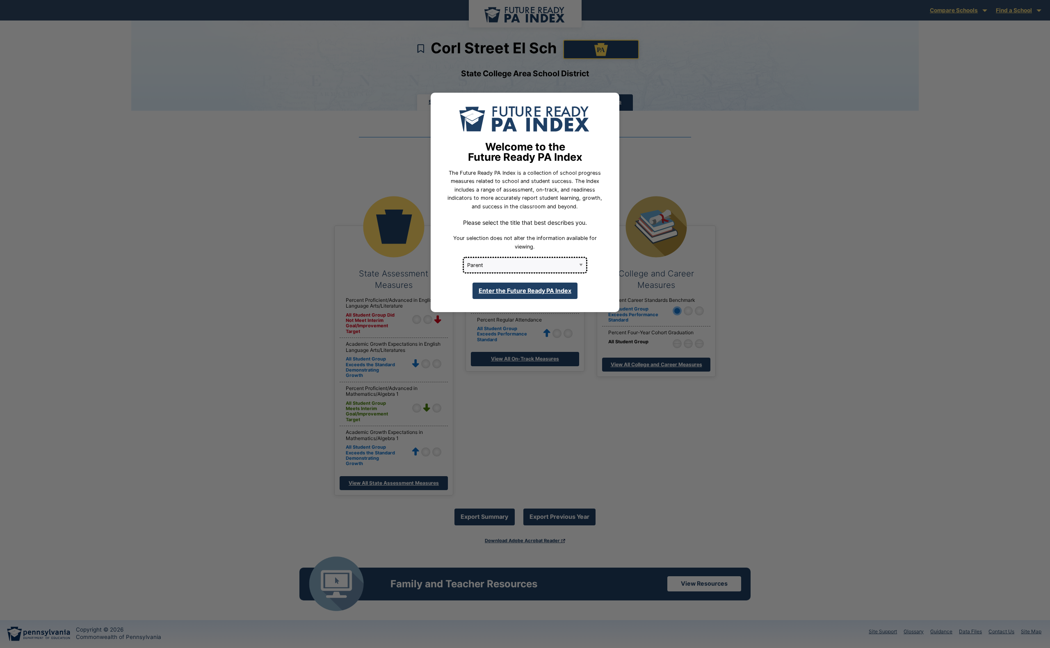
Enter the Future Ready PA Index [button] (525, 290)
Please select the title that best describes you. (525, 222)
